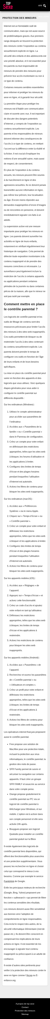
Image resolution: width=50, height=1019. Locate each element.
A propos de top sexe (25, 1004)
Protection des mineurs (25, 1011)
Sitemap (25, 1014)
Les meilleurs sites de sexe (43, 22)
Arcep (29, 975)
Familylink (9, 881)
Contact (25, 1007)
